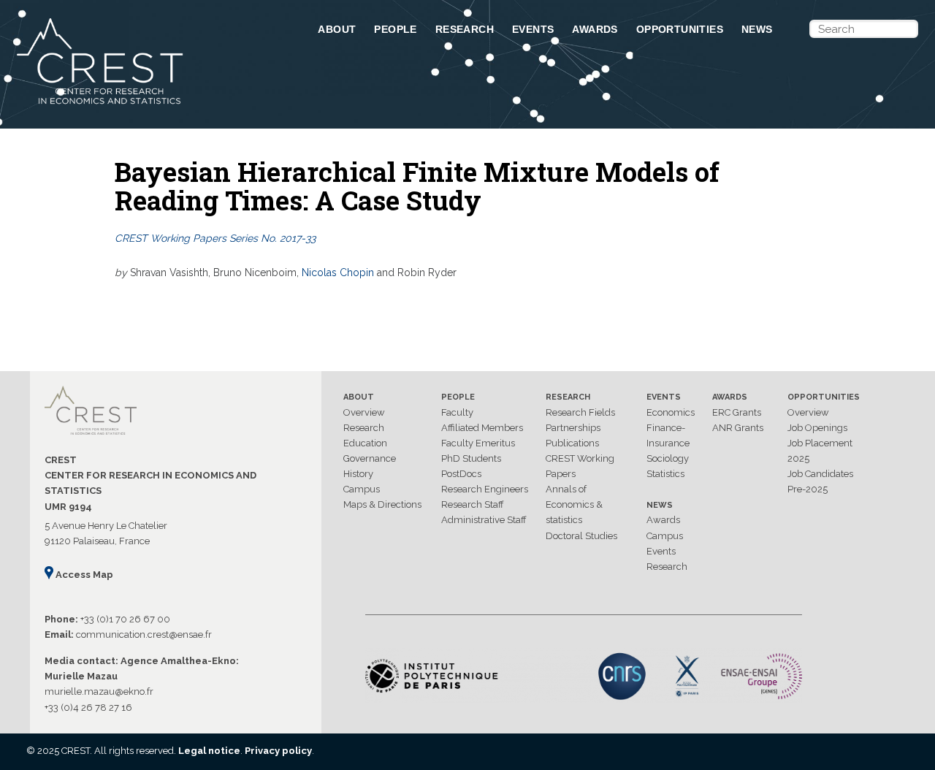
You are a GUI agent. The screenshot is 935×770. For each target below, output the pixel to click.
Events (533, 29)
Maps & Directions (382, 504)
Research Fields (580, 412)
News (757, 29)
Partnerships (573, 427)
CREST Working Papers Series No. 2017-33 (215, 238)
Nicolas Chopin (338, 272)
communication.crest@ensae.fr (144, 634)
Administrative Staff (484, 519)
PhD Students (471, 458)
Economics (670, 412)
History (358, 473)
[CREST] (148, 105)
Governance (369, 458)
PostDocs (461, 473)
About (337, 29)
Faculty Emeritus (478, 443)
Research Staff (472, 504)
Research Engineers (484, 489)
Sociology (667, 458)
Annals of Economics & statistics (574, 504)
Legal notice (209, 750)
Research (464, 29)
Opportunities (679, 29)
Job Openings (817, 427)
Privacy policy (278, 750)
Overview (364, 412)
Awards (594, 29)
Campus (361, 489)
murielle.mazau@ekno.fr (99, 691)
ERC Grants (736, 412)
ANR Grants (737, 427)
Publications (572, 443)
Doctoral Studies (581, 535)
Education (365, 443)
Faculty (457, 412)
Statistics (665, 473)
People (395, 29)
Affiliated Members (482, 427)
